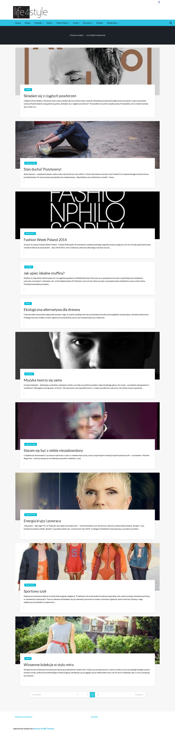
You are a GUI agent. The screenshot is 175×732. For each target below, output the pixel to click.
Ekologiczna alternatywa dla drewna (52, 309)
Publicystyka (30, 163)
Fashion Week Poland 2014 (45, 239)
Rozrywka (87, 23)
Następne (139, 695)
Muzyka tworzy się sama (43, 380)
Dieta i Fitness (62, 23)
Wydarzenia (112, 23)
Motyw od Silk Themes (43, 728)
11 (98, 695)
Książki (28, 89)
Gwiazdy (38, 23)
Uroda (75, 23)
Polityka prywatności (23, 716)
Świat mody (30, 233)
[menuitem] (18, 23)
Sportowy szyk (35, 591)
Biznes (27, 23)
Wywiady (29, 374)
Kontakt (94, 716)
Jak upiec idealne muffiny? (44, 273)
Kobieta (99, 23)
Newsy (18, 23)
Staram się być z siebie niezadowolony (53, 450)
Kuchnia (29, 267)
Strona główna (76, 35)
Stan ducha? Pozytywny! (43, 169)
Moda (49, 23)
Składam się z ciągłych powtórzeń (50, 96)
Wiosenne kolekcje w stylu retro (49, 664)
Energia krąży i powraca (42, 521)
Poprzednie (36, 695)
